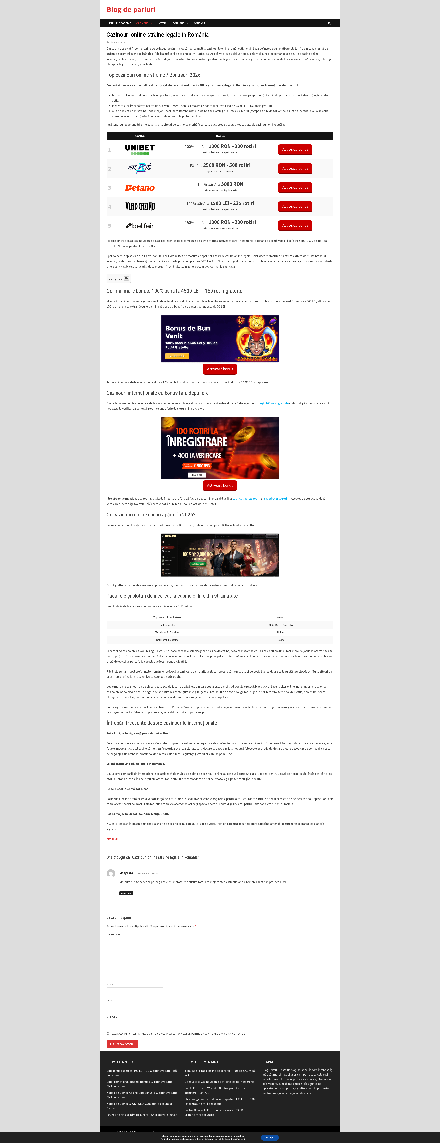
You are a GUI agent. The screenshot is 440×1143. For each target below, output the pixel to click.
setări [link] (243, 1139)
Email (111, 1000)
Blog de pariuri (131, 9)
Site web (112, 1016)
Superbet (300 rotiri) (277, 498)
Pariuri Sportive (120, 23)
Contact (199, 23)
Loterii (162, 23)
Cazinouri (142, 23)
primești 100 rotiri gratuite (271, 403)
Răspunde (126, 893)
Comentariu (114, 934)
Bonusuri (179, 23)
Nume (111, 984)
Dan (186, 1088)
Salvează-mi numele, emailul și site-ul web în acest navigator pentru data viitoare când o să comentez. (179, 1033)
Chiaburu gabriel (194, 1099)
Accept (270, 1137)
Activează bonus (295, 149)
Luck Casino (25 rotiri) (246, 498)
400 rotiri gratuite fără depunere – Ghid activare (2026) (142, 1115)
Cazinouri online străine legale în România (227, 1082)
